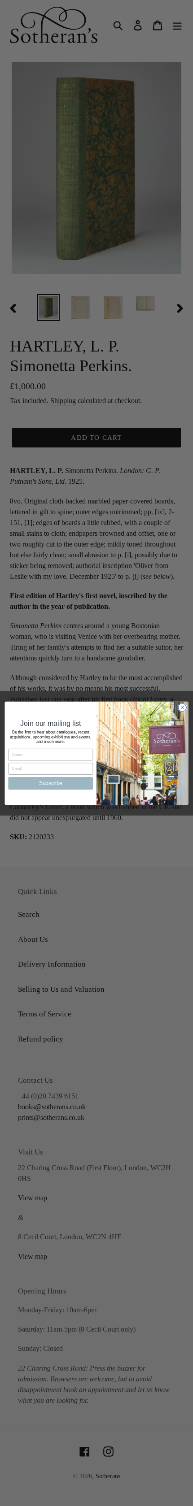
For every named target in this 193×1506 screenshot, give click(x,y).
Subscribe (50, 783)
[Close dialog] (182, 707)
